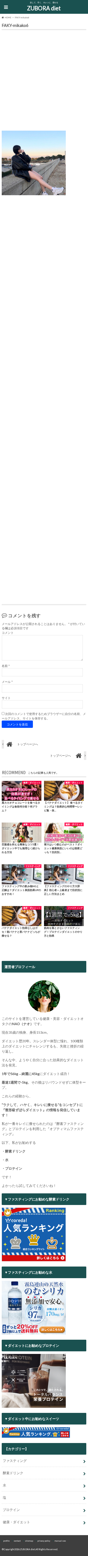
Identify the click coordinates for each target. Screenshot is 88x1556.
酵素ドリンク (13, 1473)
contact (17, 1540)
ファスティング (15, 1461)
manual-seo (60, 1540)
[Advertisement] (44, 81)
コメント (8, 632)
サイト (6, 698)
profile (6, 1540)
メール (7, 682)
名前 (6, 666)
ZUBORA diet (44, 8)
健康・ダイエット (16, 1522)
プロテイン (11, 1510)
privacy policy (43, 1540)
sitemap (29, 1540)
